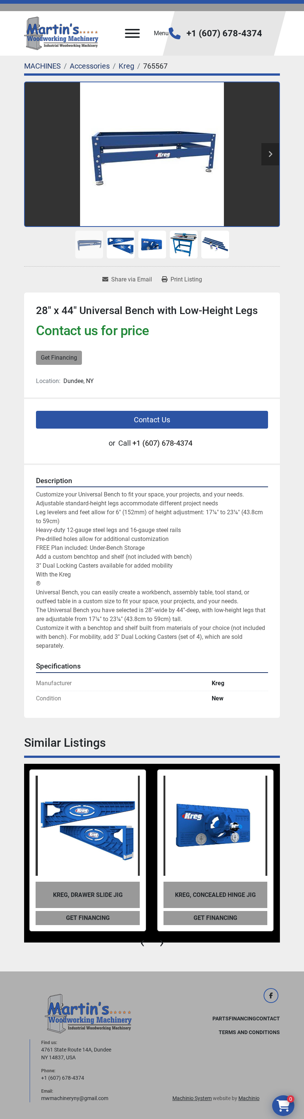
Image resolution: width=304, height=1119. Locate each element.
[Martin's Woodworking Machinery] (88, 1013)
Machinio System (192, 1098)
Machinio (249, 1098)
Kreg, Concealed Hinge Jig (87, 894)
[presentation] (142, 942)
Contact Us (152, 419)
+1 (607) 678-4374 (224, 33)
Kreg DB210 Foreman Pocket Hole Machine (215, 895)
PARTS (220, 1018)
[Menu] (132, 33)
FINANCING (242, 1018)
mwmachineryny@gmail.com (74, 1098)
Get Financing (59, 357)
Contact (268, 1018)
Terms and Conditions (249, 1032)
